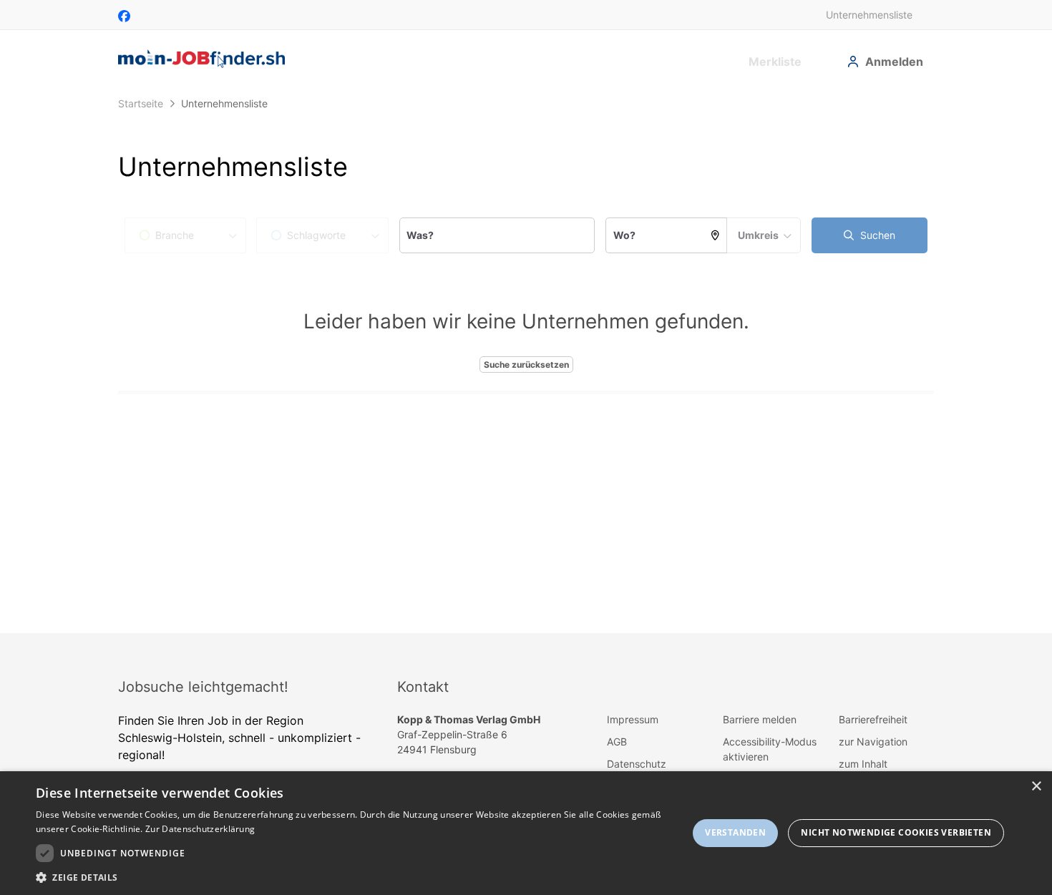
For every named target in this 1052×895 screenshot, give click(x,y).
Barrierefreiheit (873, 719)
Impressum (632, 719)
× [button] (1036, 786)
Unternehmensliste (869, 14)
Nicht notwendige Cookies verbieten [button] (896, 832)
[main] (526, 361)
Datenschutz (636, 764)
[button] (352, 877)
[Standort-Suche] (715, 235)
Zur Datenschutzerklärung (200, 829)
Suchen (876, 235)
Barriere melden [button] (760, 719)
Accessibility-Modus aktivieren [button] (770, 749)
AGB (617, 741)
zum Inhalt (863, 764)
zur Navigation (873, 741)
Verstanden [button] (735, 832)
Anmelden (894, 61)
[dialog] (526, 833)
